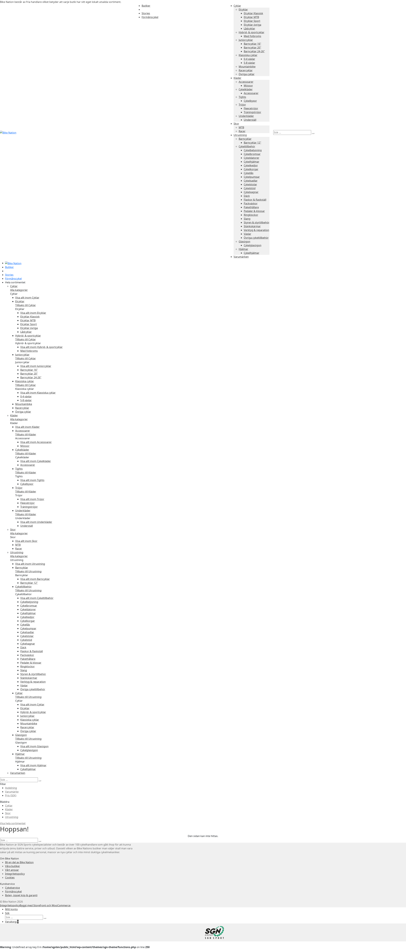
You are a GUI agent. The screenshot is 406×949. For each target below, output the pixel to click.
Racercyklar (246, 70)
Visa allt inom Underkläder (36, 522)
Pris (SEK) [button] (10, 795)
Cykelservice (12, 887)
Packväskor (251, 203)
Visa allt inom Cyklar (27, 297)
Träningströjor (252, 112)
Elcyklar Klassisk (253, 13)
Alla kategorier (19, 290)
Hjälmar (243, 249)
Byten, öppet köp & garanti (21, 895)
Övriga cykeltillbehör (256, 237)
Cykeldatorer (251, 158)
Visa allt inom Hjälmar (33, 765)
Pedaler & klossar (254, 211)
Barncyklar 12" (252, 142)
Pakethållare (251, 207)
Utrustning (240, 135)
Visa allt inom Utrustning (30, 564)
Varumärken (241, 256)
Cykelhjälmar (251, 161)
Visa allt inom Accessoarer (36, 442)
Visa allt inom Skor (26, 541)
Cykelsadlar (251, 180)
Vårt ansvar (12, 870)
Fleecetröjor (251, 108)
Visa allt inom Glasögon (34, 746)
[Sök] (313, 133)
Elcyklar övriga (252, 24)
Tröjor (242, 104)
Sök (7, 913)
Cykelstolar (250, 184)
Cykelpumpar (252, 177)
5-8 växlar (249, 62)
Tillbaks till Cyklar (25, 305)
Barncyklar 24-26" (254, 51)
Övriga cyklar (247, 74)
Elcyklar (243, 9)
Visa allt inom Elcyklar (33, 313)
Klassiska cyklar (248, 55)
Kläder (237, 78)
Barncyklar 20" (252, 47)
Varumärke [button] (12, 791)
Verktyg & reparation (256, 230)
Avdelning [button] (11, 788)
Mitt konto (11, 909)
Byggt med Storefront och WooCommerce (45, 905)
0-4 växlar (249, 59)
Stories (146, 13)
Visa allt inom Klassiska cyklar (38, 392)
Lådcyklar (249, 28)
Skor (236, 123)
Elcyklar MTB (251, 17)
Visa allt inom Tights (32, 480)
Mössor (248, 85)
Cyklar (237, 5)
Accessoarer (246, 82)
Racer (242, 131)
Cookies (10, 877)
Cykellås (248, 173)
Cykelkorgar (251, 169)
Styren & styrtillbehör (256, 222)
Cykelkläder (246, 89)
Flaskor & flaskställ (255, 199)
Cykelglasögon (252, 245)
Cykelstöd (249, 188)
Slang (247, 218)
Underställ (250, 120)
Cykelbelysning (253, 150)
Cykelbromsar (252, 154)
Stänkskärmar (252, 226)
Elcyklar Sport (252, 21)
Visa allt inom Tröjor (32, 499)
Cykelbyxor (250, 101)
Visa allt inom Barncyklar (35, 579)
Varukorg (12, 921)
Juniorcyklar (246, 40)
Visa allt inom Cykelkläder (35, 461)
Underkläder (246, 116)
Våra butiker (12, 866)
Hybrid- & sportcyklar (251, 32)
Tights (242, 97)
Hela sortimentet (15, 282)
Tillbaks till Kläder (25, 434)
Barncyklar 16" (252, 43)
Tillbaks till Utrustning (28, 571)
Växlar (247, 234)
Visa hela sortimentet (13, 823)
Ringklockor (251, 215)
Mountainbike (247, 66)
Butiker (146, 5)
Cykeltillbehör (247, 146)
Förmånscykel (150, 17)
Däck (247, 196)
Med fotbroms (252, 36)
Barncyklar (245, 139)
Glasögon (244, 241)
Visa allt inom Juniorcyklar (35, 366)
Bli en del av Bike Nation (19, 862)
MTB (241, 127)
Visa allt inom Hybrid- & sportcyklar (41, 347)
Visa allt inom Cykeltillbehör (36, 598)
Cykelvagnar (251, 192)
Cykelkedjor (251, 165)
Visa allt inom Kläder (27, 427)
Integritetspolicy (15, 873)
